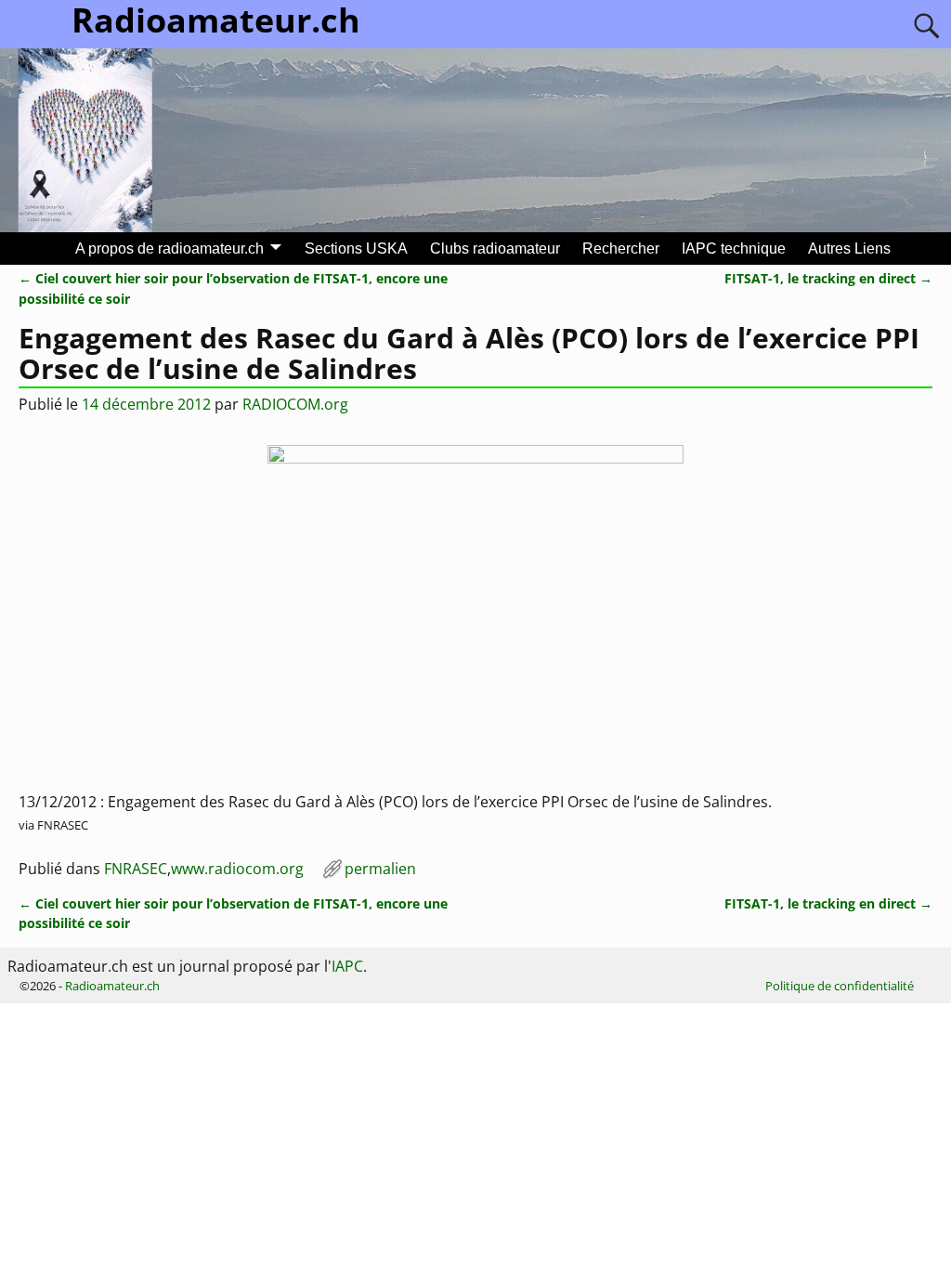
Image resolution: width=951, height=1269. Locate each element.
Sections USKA (356, 248)
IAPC (347, 966)
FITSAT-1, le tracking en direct (828, 278)
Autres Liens (849, 248)
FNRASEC (135, 868)
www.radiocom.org (237, 868)
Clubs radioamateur (495, 248)
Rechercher (620, 248)
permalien (380, 868)
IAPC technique (734, 248)
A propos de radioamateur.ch (169, 248)
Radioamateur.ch (112, 985)
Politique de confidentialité (839, 985)
